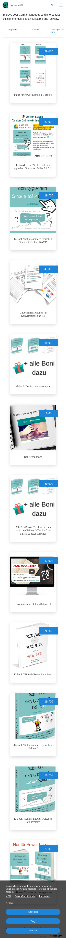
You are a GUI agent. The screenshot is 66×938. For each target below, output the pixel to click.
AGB (8, 896)
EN (51, 5)
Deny (33, 921)
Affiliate (10, 903)
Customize (33, 912)
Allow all (33, 930)
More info (11, 891)
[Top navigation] (61, 5)
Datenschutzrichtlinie (25, 896)
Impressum (44, 896)
